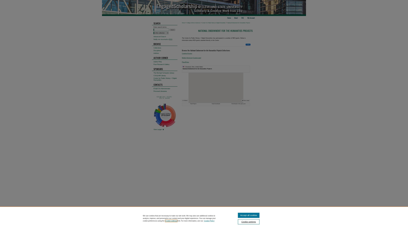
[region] (204, 218)
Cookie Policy (209, 221)
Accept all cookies (248, 215)
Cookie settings (171, 221)
